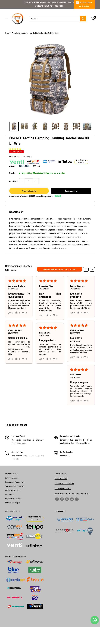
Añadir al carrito (29, 191)
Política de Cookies (13, 498)
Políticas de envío (12, 490)
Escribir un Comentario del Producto (59, 269)
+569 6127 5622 (61, 478)
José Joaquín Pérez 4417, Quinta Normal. (72, 493)
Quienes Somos (11, 478)
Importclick (14, 157)
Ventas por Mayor (12, 502)
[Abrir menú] (6, 19)
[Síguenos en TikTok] (77, 499)
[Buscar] (83, 18)
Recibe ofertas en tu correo (85, 4)
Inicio (7, 33)
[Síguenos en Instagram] (62, 499)
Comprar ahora (71, 191)
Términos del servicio (14, 486)
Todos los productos (19, 33)
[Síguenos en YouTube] (72, 499)
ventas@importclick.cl (64, 483)
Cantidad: (13, 181)
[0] (92, 18)
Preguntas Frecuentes (14, 482)
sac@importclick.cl (63, 488)
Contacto (9, 494)
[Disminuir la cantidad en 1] (22, 181)
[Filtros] (86, 269)
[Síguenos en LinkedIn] (67, 499)
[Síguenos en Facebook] (57, 499)
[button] (15, 149)
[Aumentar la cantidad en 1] (36, 181)
